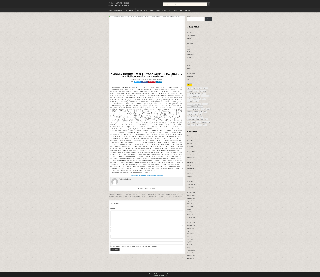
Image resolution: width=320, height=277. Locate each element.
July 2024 (189, 204)
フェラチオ (205, 104)
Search (188, 16)
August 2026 (190, 135)
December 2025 (191, 157)
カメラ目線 (197, 93)
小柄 (201, 111)
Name (112, 228)
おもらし (190, 91)
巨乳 (205, 111)
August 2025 (190, 168)
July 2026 (189, 138)
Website (112, 240)
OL (194, 88)
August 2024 (190, 201)
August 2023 (190, 234)
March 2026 (190, 149)
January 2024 (190, 220)
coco (188, 41)
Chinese (189, 38)
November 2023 (191, 225)
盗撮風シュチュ (191, 119)
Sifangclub (190, 71)
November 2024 (191, 193)
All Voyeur (139, 10)
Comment (113, 209)
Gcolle (145, 10)
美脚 (189, 122)
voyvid (175, 10)
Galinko (134, 79)
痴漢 (201, 117)
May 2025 (189, 176)
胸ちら (193, 122)
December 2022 (191, 255)
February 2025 (191, 184)
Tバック (199, 88)
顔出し (193, 124)
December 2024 (191, 190)
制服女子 (190, 111)
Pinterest (152, 81)
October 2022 (190, 261)
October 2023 (190, 228)
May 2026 (189, 143)
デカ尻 (204, 99)
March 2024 (190, 214)
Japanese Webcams (118, 10)
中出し (203, 109)
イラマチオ (190, 93)
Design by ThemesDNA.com (160, 275)
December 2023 (191, 223)
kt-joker (152, 10)
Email (112, 234)
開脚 (189, 124)
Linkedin (160, 81)
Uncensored (190, 76)
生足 (200, 114)
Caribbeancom (191, 35)
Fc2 (126, 10)
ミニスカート (191, 106)
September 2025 (191, 165)
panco (188, 63)
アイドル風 (203, 91)
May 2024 (189, 209)
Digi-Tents (131, 10)
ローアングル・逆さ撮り (193, 109)
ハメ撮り (190, 101)
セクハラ (198, 99)
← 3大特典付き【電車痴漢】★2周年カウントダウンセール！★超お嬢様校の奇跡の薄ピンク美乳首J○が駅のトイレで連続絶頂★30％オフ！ (127, 196)
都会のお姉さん (206, 122)
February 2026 (191, 152)
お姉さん (196, 91)
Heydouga (189, 52)
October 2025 (190, 163)
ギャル (204, 93)
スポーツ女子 (191, 99)
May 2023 (189, 242)
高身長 (204, 124)
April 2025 (190, 179)
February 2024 (191, 217)
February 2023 (191, 250)
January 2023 (190, 253)
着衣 (198, 119)
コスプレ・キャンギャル (193, 96)
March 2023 (190, 247)
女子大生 (196, 111)
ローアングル (199, 106)
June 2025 (190, 173)
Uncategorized (191, 74)
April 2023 (190, 245)
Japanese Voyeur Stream (118, 3)
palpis (170, 10)
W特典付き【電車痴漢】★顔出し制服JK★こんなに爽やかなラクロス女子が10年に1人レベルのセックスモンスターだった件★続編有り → (166, 196)
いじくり (205, 88)
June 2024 (190, 206)
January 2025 (190, 187)
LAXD (181, 10)
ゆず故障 (150, 188)
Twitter (138, 81)
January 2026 (190, 154)
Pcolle (158, 10)
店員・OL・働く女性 (192, 114)
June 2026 (190, 141)
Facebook (145, 81)
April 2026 (190, 146)
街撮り (198, 122)
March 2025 (190, 182)
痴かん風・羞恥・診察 (193, 117)
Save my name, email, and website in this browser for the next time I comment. (135, 246)
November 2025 (191, 160)
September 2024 (191, 198)
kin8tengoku (190, 54)
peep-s (189, 68)
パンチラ (145, 188)
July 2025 (189, 171)
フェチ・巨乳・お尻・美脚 (194, 104)
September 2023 (191, 231)
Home (110, 10)
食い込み (199, 124)
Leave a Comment (152, 79)
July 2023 (189, 236)
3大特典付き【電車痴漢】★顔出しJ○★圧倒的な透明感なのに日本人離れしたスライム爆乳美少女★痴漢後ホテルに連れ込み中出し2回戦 (146, 75)
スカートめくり (205, 96)
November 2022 (191, 258)
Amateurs (189, 30)
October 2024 (191, 195)
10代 (189, 88)
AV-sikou (164, 10)
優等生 (153, 188)
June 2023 (190, 239)
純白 (202, 119)
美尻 (206, 119)
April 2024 (190, 212)
